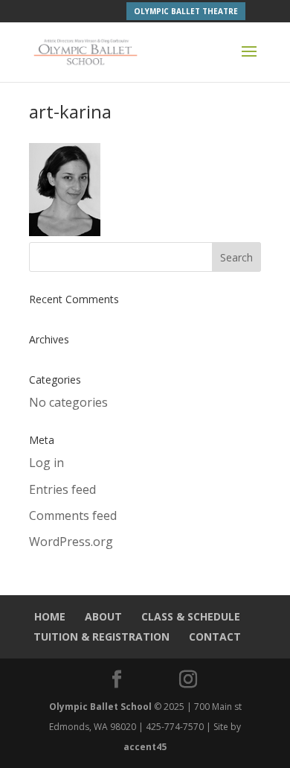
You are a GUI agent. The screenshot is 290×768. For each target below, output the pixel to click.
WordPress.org (71, 541)
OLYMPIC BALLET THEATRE (186, 11)
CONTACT (215, 636)
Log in (46, 462)
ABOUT (103, 616)
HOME (49, 616)
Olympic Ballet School (100, 706)
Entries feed (62, 489)
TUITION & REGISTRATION (101, 636)
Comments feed (73, 515)
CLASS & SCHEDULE (190, 616)
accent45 (145, 746)
